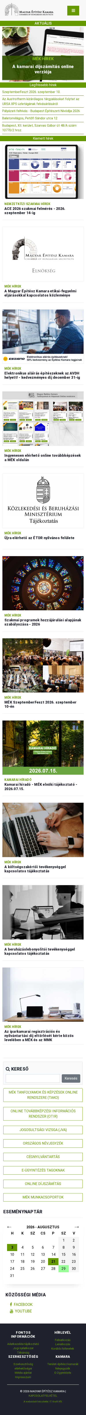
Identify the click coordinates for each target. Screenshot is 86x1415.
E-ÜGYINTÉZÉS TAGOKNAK (43, 1170)
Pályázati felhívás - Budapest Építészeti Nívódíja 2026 (41, 111)
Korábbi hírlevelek (62, 1348)
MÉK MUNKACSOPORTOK (43, 1197)
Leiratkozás (62, 1344)
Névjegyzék (62, 1368)
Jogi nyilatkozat (23, 1348)
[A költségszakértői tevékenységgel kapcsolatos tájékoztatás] (43, 830)
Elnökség (61, 58)
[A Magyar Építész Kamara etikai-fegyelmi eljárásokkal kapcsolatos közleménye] (43, 254)
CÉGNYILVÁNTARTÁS (43, 1157)
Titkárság (23, 1352)
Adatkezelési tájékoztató (23, 1344)
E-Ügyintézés (62, 1372)
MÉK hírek (12, 286)
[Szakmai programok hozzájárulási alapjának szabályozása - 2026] (43, 583)
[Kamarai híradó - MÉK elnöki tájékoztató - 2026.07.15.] (43, 747)
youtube (23, 1311)
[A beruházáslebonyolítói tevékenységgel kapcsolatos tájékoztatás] (43, 912)
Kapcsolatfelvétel (43, 1395)
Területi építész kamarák (63, 1364)
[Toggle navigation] (73, 11)
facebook (23, 1304)
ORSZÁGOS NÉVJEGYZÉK (43, 1143)
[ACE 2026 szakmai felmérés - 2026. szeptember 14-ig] (43, 171)
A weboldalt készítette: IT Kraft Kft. (43, 1401)
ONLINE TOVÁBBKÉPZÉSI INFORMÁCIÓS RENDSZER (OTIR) (43, 1113)
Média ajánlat (23, 1372)
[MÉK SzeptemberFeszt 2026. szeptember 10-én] (43, 665)
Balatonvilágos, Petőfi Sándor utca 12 (29, 118)
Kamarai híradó (18, 780)
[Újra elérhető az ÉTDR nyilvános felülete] (43, 500)
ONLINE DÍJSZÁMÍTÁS (43, 1184)
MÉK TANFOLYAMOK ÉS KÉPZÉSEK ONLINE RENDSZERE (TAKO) (43, 1095)
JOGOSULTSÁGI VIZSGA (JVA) (43, 1130)
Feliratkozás (63, 1340)
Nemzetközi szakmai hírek (27, 204)
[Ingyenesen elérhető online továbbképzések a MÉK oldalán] (43, 418)
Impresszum (23, 1377)
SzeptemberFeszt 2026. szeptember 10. (31, 92)
